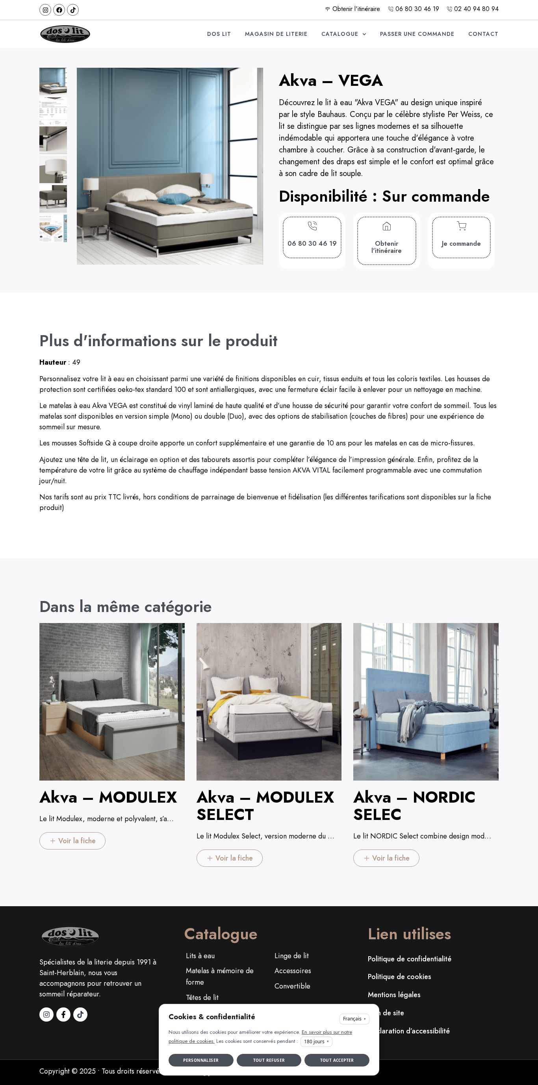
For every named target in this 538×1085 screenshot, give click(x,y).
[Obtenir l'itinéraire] (386, 226)
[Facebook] (59, 10)
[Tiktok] (73, 10)
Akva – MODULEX (108, 797)
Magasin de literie (276, 34)
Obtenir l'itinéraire (386, 247)
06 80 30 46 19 (312, 243)
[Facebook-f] (63, 1014)
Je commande (461, 243)
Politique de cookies (399, 977)
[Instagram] (45, 10)
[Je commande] (461, 226)
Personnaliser (201, 1060)
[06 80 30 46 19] (312, 226)
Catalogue (339, 34)
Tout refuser (269, 1060)
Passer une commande (417, 34)
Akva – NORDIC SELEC (414, 806)
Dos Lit (219, 34)
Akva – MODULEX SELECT (265, 806)
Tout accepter (337, 1060)
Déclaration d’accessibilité (409, 1031)
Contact (483, 34)
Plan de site (386, 1013)
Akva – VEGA (331, 80)
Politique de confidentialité (409, 959)
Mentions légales (394, 995)
